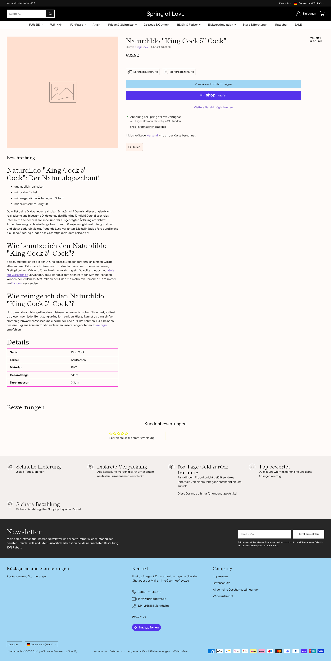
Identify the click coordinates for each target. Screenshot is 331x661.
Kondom (17, 283)
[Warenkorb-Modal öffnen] (322, 13)
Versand (152, 135)
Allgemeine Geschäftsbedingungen (236, 589)
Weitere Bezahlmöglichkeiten (213, 107)
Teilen (136, 147)
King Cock (141, 47)
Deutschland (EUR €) (310, 3)
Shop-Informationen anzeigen (148, 126)
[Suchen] (50, 14)
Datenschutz (221, 583)
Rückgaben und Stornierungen (27, 576)
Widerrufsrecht (223, 596)
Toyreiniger (99, 325)
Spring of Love (41, 651)
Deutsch (283, 3)
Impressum (220, 576)
